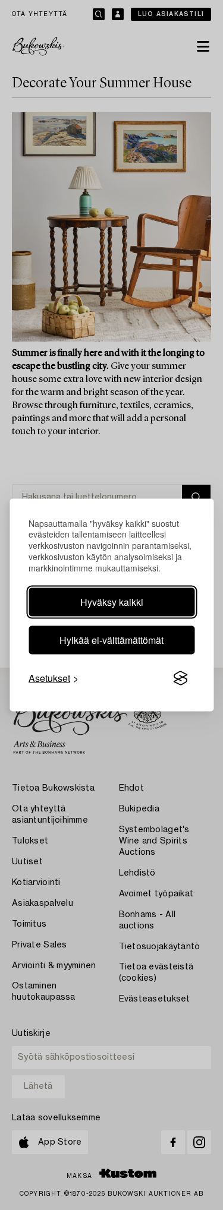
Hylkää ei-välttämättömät (111, 640)
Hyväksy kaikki (111, 602)
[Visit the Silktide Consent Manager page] (180, 678)
